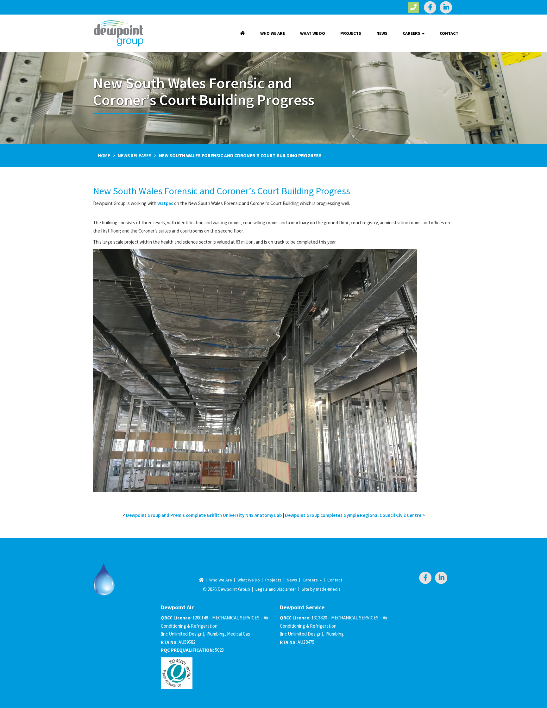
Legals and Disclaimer (275, 589)
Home (104, 155)
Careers (412, 33)
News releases (134, 155)
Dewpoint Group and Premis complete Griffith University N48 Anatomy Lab (204, 515)
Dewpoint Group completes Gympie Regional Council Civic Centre (353, 515)
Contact (449, 33)
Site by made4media (321, 589)
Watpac (165, 203)
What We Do (312, 33)
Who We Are (272, 33)
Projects (350, 33)
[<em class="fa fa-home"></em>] (242, 33)
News (381, 33)
